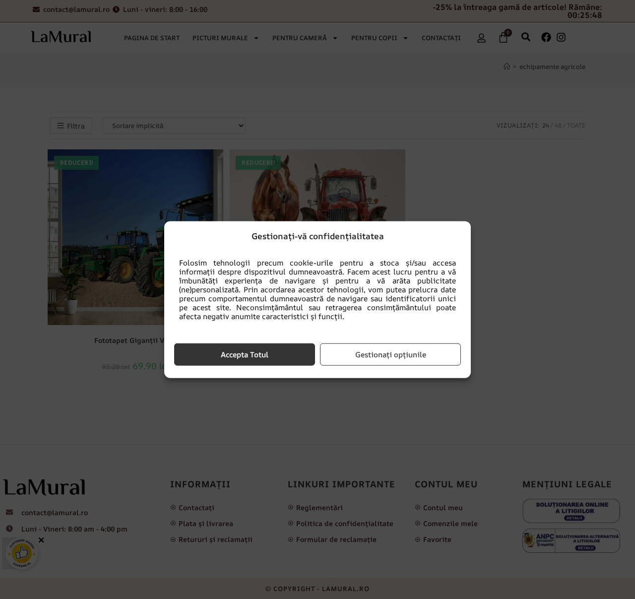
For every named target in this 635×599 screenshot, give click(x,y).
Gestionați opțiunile (390, 354)
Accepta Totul (244, 354)
